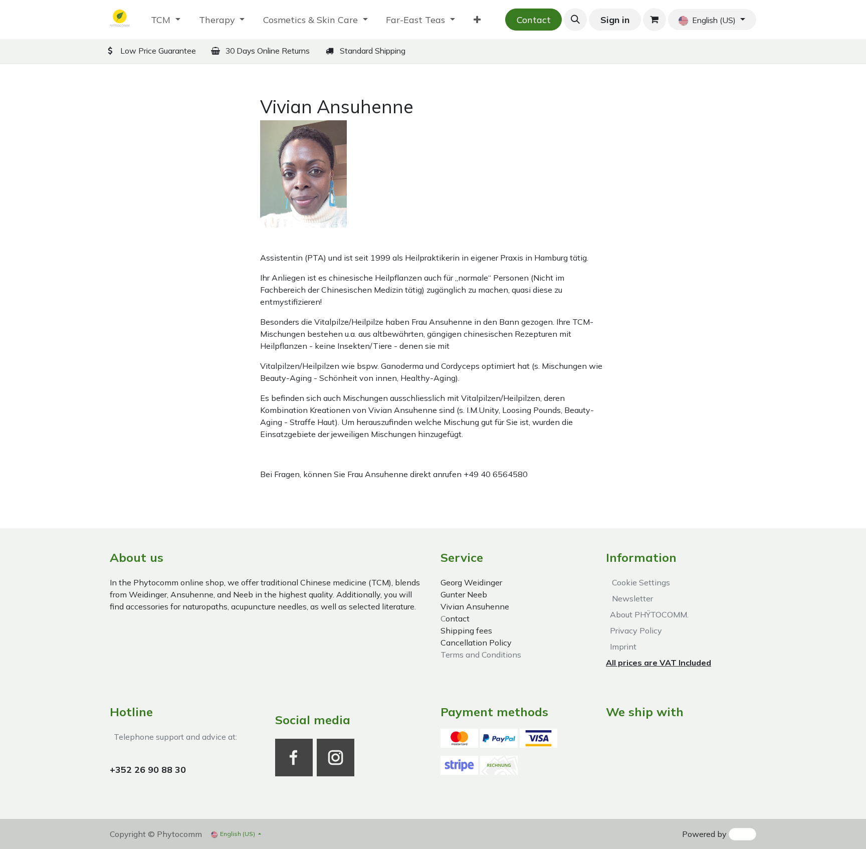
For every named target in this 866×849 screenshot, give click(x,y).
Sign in (614, 20)
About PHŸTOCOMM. (647, 614)
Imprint (621, 647)
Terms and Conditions (481, 655)
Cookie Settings (639, 582)
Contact (534, 20)
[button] (575, 19)
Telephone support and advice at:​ (173, 737)
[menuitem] (165, 20)
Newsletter (630, 598)
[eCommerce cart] (654, 19)
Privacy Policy (634, 630)
